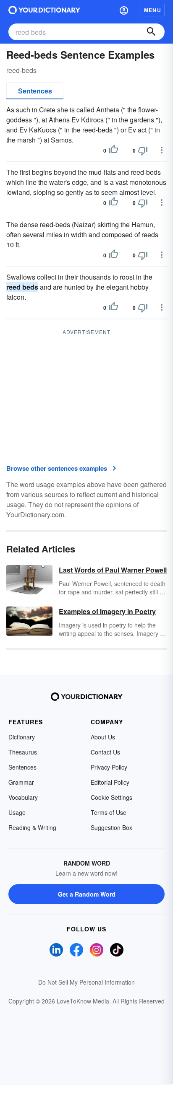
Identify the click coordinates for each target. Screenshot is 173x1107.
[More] (162, 150)
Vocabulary (23, 797)
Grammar (21, 782)
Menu (152, 10)
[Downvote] (143, 150)
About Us (103, 737)
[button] (124, 10)
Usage (17, 812)
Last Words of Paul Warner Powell (113, 570)
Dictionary (21, 737)
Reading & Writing (32, 827)
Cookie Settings (111, 797)
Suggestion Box (111, 827)
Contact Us (105, 752)
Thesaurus (22, 752)
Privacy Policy (109, 767)
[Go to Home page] (44, 10)
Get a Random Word (86, 894)
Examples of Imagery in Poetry (107, 611)
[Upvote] (113, 150)
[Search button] (151, 31)
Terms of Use (108, 812)
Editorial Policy (110, 782)
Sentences (35, 91)
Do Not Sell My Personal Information (86, 982)
